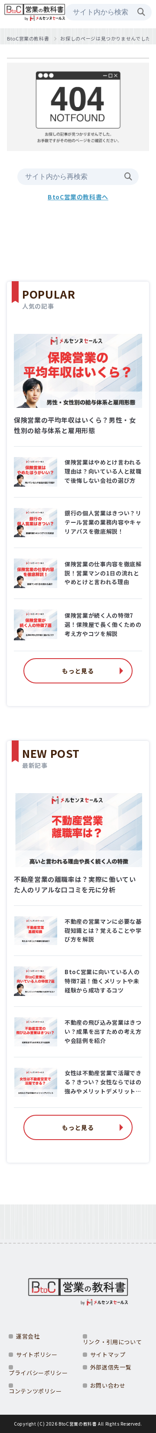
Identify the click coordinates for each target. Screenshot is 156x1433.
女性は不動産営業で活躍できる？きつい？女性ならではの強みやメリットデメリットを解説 (103, 1082)
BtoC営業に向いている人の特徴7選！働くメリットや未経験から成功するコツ (102, 981)
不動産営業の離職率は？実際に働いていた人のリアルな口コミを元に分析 (75, 884)
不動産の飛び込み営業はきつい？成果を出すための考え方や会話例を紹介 (103, 1031)
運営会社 (28, 1336)
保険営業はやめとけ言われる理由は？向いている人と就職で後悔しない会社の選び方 (103, 471)
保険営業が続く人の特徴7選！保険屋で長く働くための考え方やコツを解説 (103, 624)
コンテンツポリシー (35, 1391)
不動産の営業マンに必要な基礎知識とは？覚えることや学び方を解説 (103, 930)
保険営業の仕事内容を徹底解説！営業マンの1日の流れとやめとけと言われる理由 (103, 573)
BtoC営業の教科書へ (78, 197)
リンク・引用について (112, 1342)
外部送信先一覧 (110, 1367)
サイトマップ (108, 1354)
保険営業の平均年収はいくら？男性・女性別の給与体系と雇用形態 (75, 425)
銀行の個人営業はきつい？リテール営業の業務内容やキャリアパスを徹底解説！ (103, 522)
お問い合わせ (108, 1385)
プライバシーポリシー (38, 1373)
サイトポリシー (36, 1354)
